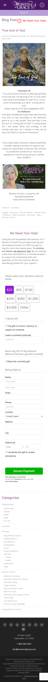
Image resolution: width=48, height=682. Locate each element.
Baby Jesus (14, 212)
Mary (39, 215)
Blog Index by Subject (12, 535)
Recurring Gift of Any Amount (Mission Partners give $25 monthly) (24, 352)
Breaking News (8, 504)
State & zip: (10, 442)
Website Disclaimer (31, 676)
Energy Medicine (10, 538)
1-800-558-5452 (24, 643)
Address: (9, 421)
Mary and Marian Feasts (13, 588)
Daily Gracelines (19, 215)
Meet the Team (10, 591)
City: (7, 433)
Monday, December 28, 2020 (22, 36)
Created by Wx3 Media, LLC (13, 676)
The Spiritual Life (10, 601)
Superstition (8, 563)
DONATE (27, 157)
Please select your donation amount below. (24, 277)
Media (6, 514)
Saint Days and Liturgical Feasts (16, 594)
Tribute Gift (11, 318)
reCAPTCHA (9, 479)
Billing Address (13, 369)
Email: (7, 392)
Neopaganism (9, 545)
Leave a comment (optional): (18, 335)
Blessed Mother (26, 212)
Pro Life (7, 521)
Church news (9, 508)
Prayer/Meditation (11, 551)
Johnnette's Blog (10, 582)
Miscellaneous (9, 542)
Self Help (7, 554)
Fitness (8, 557)
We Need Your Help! (34, 20)
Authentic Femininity (12, 576)
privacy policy (26, 479)
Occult (6, 548)
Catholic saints (40, 212)
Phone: (8, 402)
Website (29, 196)
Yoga (6, 566)
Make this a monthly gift (18, 361)
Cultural (7, 511)
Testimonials (9, 598)
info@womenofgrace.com (24, 649)
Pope (6, 518)
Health (8, 560)
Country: (9, 412)
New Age (5, 531)
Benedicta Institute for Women (16, 579)
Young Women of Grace (11, 609)
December (31, 215)
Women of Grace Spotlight (14, 604)
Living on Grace (10, 585)
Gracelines (30, 199)
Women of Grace (9, 217)
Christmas (7, 215)
